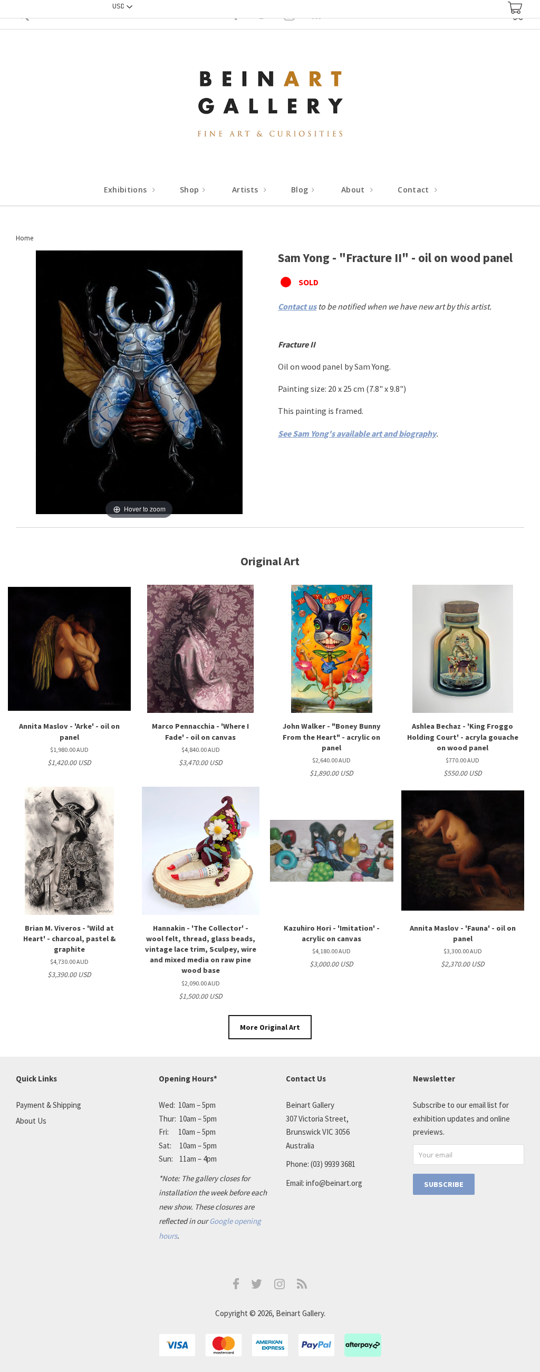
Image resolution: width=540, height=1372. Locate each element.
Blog (301, 190)
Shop (190, 190)
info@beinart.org (334, 1183)
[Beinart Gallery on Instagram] (279, 1286)
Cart (515, 8)
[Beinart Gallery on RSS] (302, 1286)
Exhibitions (126, 190)
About (354, 190)
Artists (246, 190)
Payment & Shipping (48, 1105)
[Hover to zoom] (139, 385)
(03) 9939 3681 (333, 1164)
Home (24, 238)
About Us (31, 1121)
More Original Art (270, 1027)
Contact (414, 190)
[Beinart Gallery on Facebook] (236, 1286)
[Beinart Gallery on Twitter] (257, 1286)
